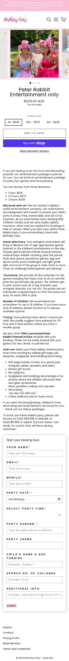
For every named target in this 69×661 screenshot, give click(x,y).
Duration (34, 116)
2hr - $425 (53, 122)
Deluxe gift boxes (19, 369)
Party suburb (22, 523)
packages (38, 409)
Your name (18, 447)
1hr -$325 (13, 122)
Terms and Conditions (17, 649)
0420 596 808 (25, 418)
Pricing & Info (11, 638)
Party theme (19, 539)
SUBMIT (11, 605)
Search (7, 627)
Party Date (19, 492)
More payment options (34, 151)
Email (13, 462)
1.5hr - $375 (33, 122)
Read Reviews (11, 643)
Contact (8, 632)
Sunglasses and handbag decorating (31, 376)
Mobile (14, 477)
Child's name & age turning (26, 556)
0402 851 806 (11, 422)
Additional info (23, 588)
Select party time (26, 508)
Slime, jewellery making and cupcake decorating (31, 388)
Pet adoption (16, 372)
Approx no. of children (31, 573)
